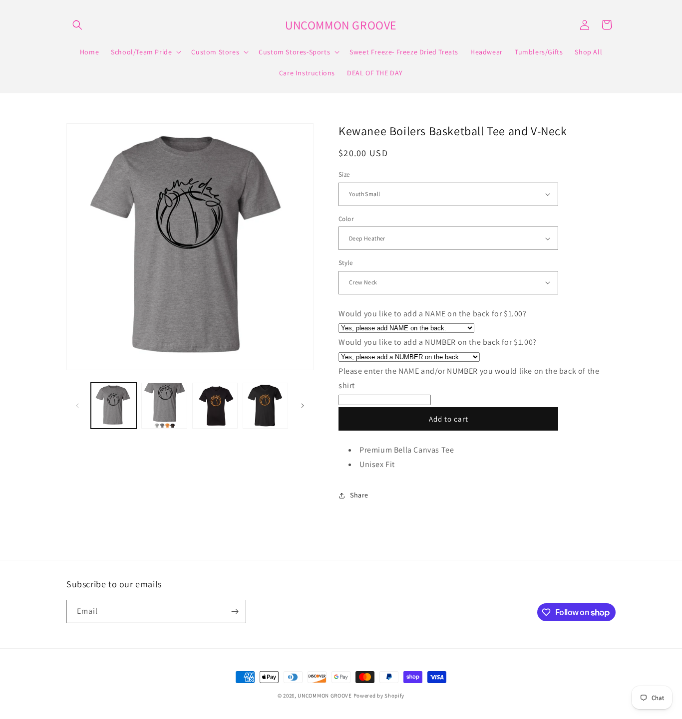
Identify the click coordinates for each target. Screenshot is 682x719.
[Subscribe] (235, 611)
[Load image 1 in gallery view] (113, 405)
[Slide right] (303, 406)
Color (346, 219)
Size (344, 174)
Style (345, 262)
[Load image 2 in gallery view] (164, 405)
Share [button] (359, 494)
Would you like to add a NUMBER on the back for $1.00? (438, 342)
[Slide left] (77, 406)
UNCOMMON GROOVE (325, 695)
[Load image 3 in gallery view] (215, 405)
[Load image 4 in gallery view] (265, 405)
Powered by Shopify (379, 695)
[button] (77, 25)
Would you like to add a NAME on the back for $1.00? (433, 313)
